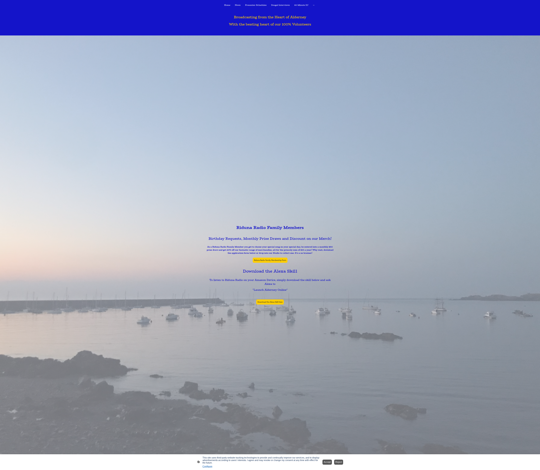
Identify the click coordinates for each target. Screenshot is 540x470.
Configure (207, 466)
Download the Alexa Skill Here (270, 302)
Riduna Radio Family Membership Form (270, 260)
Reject (338, 462)
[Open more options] (313, 5)
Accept (327, 462)
